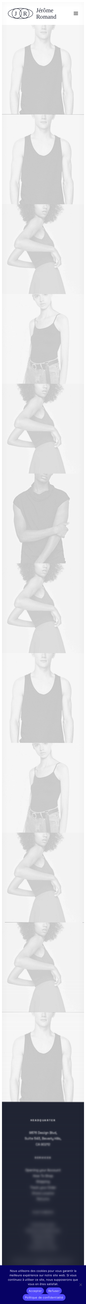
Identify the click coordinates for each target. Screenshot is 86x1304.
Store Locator (43, 1193)
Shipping (43, 1181)
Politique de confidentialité (35, 1261)
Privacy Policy (43, 1236)
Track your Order (43, 1187)
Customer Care (43, 1225)
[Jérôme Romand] (33, 13)
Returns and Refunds (43, 1230)
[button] (76, 13)
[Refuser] (80, 1284)
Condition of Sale (43, 1248)
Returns (43, 1199)
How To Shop (43, 1176)
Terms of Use (43, 1242)
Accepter (35, 1291)
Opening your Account (43, 1170)
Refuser (54, 1291)
